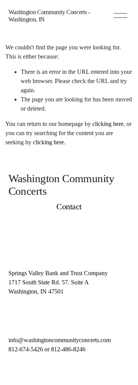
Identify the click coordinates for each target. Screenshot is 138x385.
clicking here (107, 124)
